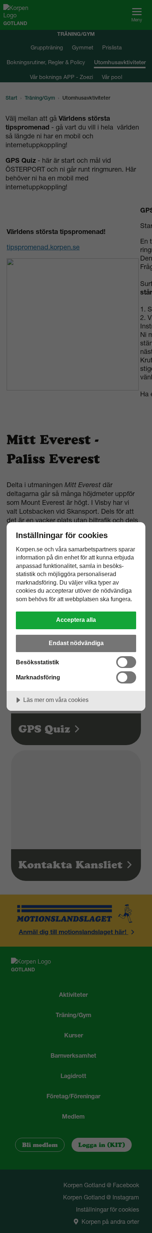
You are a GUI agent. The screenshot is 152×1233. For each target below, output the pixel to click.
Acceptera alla (76, 619)
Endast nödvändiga (76, 643)
